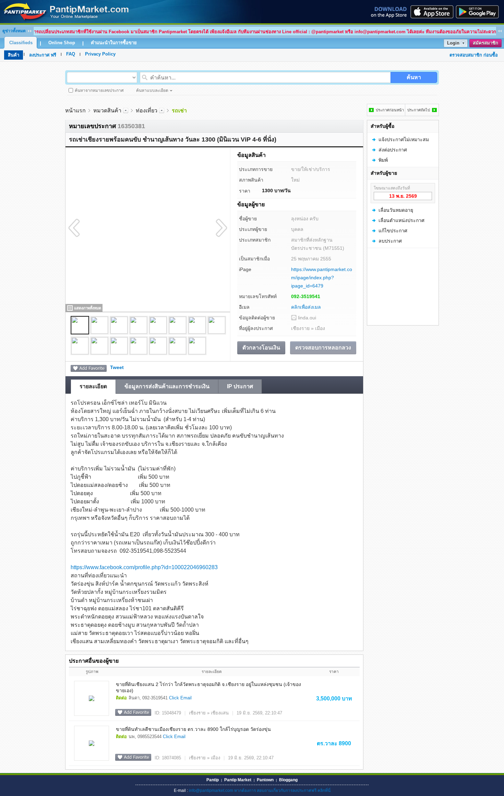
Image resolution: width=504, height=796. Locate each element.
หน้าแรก (75, 110)
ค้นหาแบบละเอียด (152, 90)
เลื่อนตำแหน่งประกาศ (401, 220)
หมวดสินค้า (107, 110)
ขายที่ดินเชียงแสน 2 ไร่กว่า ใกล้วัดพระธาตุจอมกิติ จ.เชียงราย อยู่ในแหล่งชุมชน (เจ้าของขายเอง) (208, 687)
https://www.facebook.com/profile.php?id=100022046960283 (144, 567)
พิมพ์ (383, 160)
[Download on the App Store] (431, 11)
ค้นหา (414, 77)
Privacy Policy (100, 54)
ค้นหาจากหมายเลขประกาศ (99, 90)
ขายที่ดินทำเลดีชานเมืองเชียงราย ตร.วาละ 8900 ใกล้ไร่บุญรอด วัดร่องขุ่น (193, 729)
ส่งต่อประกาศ (393, 149)
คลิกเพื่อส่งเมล (306, 307)
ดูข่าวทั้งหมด (14, 30)
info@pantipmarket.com (211, 790)
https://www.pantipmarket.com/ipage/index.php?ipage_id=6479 (321, 278)
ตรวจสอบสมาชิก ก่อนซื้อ (473, 55)
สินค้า (13, 55)
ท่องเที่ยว (146, 110)
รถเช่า (179, 110)
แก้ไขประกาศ (393, 230)
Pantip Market (237, 779)
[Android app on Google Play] (479, 11)
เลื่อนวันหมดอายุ (396, 210)
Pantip (212, 779)
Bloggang (288, 779)
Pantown (265, 779)
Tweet (117, 367)
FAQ (70, 54)
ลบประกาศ (390, 241)
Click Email (180, 697)
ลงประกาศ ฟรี (42, 55)
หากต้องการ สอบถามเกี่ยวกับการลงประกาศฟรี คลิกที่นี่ (282, 790)
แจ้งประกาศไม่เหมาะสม (404, 139)
